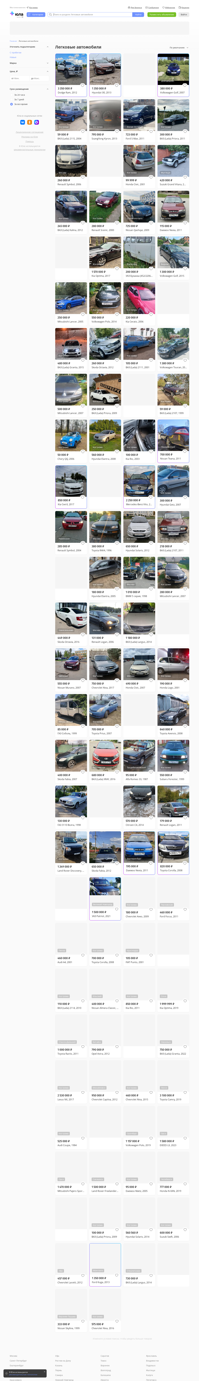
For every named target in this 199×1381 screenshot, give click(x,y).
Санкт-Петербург (18, 1360)
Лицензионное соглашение (29, 132)
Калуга (149, 1375)
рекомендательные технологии (29, 149)
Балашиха (106, 1375)
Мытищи (150, 1370)
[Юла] (16, 13)
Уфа (57, 1355)
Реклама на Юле (29, 136)
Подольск (150, 1365)
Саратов (105, 1355)
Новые (13, 57)
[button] (83, 85)
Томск (103, 1360)
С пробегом (15, 52)
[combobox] (90, 14)
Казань (58, 1365)
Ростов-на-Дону (63, 1360)
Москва (13, 1355)
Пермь (58, 1370)
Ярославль (151, 1355)
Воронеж (105, 1365)
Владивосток (152, 1360)
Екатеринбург (17, 1365)
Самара (59, 1375)
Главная (13, 41)
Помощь (29, 141)
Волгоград (106, 1370)
